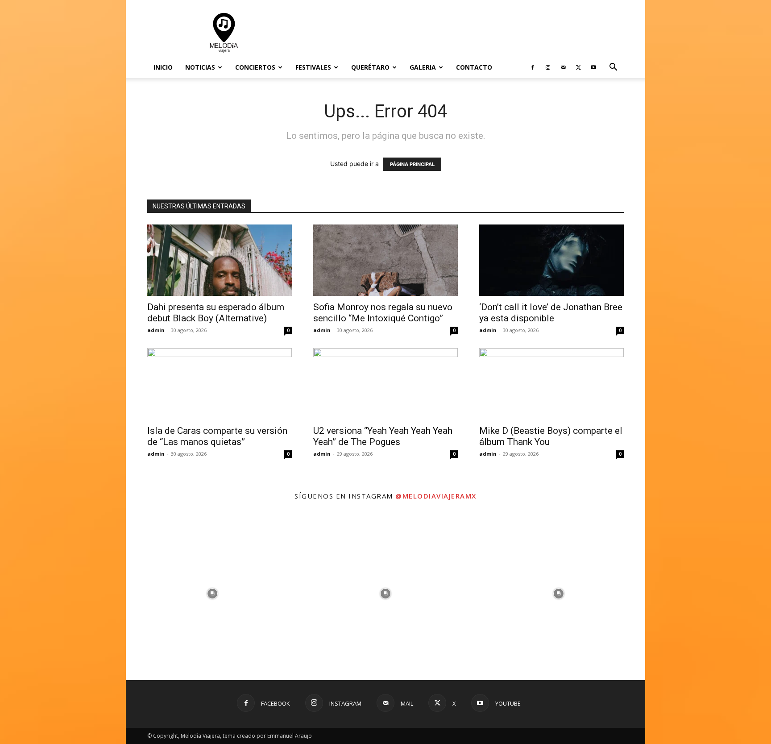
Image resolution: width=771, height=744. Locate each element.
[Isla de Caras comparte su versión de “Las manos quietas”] (219, 384)
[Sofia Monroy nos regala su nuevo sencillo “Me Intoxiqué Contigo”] (385, 260)
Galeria (423, 67)
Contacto (474, 67)
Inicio (163, 67)
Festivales (313, 67)
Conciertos (255, 67)
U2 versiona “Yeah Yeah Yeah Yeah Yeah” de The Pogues (382, 436)
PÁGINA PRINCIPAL (412, 164)
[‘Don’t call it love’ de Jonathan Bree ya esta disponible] (551, 260)
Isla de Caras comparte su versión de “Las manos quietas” (217, 436)
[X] (578, 67)
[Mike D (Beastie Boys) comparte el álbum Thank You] (551, 384)
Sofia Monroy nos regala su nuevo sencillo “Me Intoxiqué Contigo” (382, 313)
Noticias (200, 67)
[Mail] (563, 67)
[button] (613, 68)
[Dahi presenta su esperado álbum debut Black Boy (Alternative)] (219, 260)
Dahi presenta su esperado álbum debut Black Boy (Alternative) (215, 313)
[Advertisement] (461, 32)
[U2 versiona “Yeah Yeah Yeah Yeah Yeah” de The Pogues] (385, 384)
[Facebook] (532, 67)
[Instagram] (548, 67)
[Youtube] (593, 67)
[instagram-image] (212, 593)
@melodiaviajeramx (436, 495)
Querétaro (370, 67)
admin (156, 330)
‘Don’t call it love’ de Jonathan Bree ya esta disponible (550, 313)
